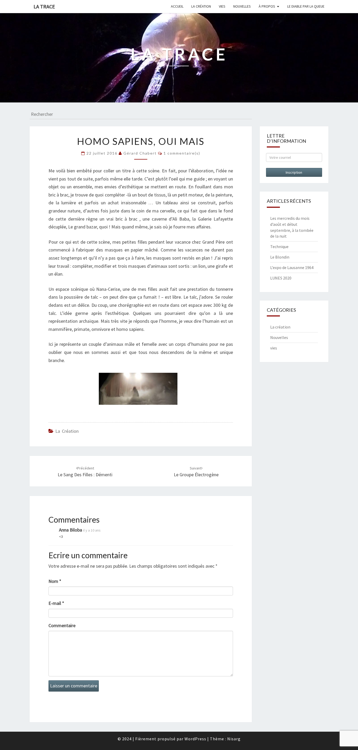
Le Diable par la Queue (305, 6)
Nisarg (234, 738)
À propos (267, 6)
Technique (279, 246)
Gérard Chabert (140, 153)
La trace (44, 6)
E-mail (56, 603)
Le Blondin (279, 257)
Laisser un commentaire (73, 686)
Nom (54, 581)
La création (201, 6)
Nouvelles (242, 6)
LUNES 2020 (280, 278)
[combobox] (141, 114)
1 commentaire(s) (182, 153)
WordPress (195, 738)
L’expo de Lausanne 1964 (291, 267)
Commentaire (61, 625)
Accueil (177, 6)
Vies (222, 6)
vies (273, 348)
